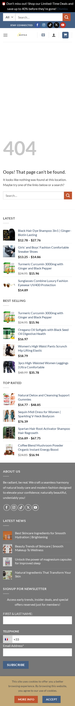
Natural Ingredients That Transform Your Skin (43, 574)
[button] (5, 35)
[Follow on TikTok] (50, 25)
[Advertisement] (37, 81)
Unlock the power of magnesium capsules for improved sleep (43, 561)
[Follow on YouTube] (63, 25)
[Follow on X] (56, 25)
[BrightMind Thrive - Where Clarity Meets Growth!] (22, 35)
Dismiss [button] (62, 9)
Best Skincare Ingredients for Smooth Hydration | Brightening (40, 535)
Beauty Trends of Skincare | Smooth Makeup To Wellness (39, 548)
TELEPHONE (11, 631)
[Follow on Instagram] (44, 25)
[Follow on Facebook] (37, 25)
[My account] (54, 35)
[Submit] (67, 17)
